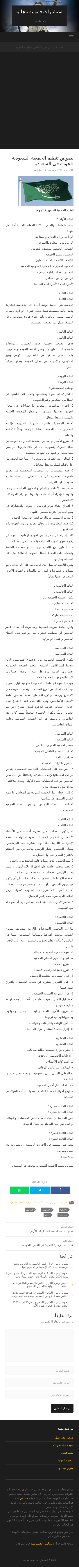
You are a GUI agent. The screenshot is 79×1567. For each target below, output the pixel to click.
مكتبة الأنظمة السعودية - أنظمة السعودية (28, 1202)
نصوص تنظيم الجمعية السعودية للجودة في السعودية (42, 160)
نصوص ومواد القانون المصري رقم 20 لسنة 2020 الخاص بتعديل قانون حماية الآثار (40, 1304)
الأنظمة (63, 1209)
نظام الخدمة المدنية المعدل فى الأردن (51, 1229)
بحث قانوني (66, 1452)
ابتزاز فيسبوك (65, 1468)
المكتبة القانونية (59, 1202)
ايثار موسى (53, 170)
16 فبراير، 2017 (65, 170)
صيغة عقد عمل (64, 1437)
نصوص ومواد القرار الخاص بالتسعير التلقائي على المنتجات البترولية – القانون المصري (40, 1284)
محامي (24, 1498)
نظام (47, 1215)
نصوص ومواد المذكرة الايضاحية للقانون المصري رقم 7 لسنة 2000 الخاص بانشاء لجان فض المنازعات (37, 1275)
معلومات (63, 1215)
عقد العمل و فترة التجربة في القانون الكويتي (47, 1243)
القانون (29, 1209)
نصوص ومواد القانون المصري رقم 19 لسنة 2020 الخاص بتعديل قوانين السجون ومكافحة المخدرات (40, 1294)
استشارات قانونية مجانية (39, 11)
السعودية (46, 1209)
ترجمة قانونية (65, 1460)
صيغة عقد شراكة (63, 1445)
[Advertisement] (39, 110)
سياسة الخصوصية (41, 1543)
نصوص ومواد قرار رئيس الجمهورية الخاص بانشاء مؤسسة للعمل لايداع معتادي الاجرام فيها (40, 1265)
